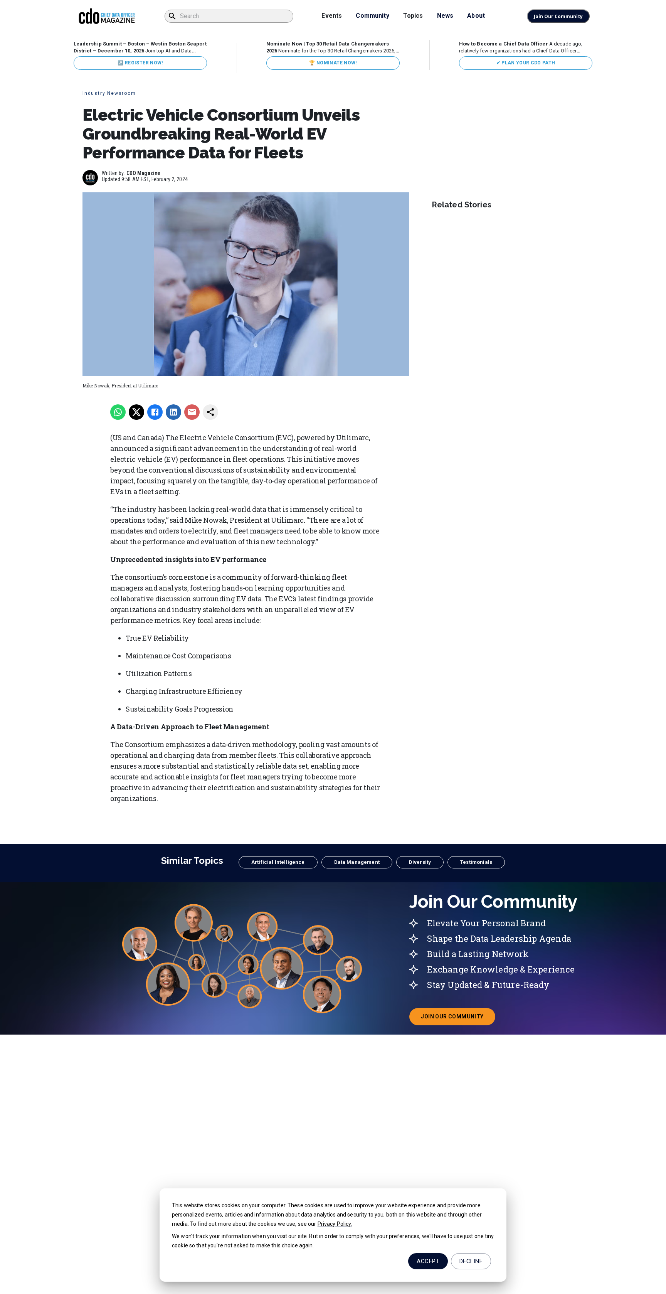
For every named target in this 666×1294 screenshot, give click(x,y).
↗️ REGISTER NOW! (140, 63)
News (445, 15)
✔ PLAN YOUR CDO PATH (525, 63)
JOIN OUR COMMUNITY (458, 1018)
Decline (471, 1261)
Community (372, 15)
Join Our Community (558, 16)
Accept (428, 1261)
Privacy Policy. (335, 1224)
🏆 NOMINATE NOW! (333, 63)
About (476, 15)
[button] (278, 862)
